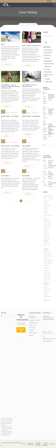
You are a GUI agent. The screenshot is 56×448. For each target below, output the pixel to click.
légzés (45, 251)
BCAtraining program (48, 196)
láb (44, 246)
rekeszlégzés (46, 270)
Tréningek (47, 79)
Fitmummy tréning (49, 63)
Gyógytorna (31, 330)
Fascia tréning (32, 327)
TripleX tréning (48, 81)
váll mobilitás (46, 291)
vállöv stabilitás (47, 296)
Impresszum (52, 444)
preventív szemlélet (48, 263)
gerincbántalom (47, 220)
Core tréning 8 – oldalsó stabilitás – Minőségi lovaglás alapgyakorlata (10, 86)
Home (22, 25)
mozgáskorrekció (47, 253)
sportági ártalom (47, 275)
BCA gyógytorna (48, 50)
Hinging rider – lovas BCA (34, 320)
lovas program (47, 243)
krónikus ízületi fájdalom (47, 239)
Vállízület (45, 294)
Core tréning (26, 175)
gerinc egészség (47, 222)
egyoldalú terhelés (47, 205)
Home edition (46, 234)
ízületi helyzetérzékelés (47, 299)
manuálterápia (48, 72)
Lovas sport (47, 69)
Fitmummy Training (48, 215)
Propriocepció (46, 265)
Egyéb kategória (48, 61)
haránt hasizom (47, 227)
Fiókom (44, 1)
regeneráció (46, 267)
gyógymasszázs (47, 224)
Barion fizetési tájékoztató (44, 444)
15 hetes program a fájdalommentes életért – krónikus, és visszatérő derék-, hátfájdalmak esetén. (52, 129)
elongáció (46, 208)
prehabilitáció (46, 258)
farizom (45, 210)
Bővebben (6, 64)
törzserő (45, 287)
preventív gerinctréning (48, 260)
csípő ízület (46, 200)
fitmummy (46, 212)
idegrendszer (46, 236)
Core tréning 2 (5, 175)
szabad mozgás (47, 277)
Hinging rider (47, 66)
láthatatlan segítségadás (46, 249)
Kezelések (31, 335)
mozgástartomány (47, 255)
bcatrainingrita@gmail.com (49, 338)
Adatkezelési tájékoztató (30, 444)
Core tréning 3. (26, 146)
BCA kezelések (48, 52)
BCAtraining (47, 58)
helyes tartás (46, 229)
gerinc (45, 217)
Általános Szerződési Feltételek (37, 444)
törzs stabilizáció (47, 289)
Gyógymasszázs (32, 332)
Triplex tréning (47, 284)
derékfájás (46, 203)
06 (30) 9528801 (48, 341)
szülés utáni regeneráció (46, 282)
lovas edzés (46, 241)
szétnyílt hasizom (47, 279)
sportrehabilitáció (47, 272)
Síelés (3, 44)
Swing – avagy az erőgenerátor (31, 45)
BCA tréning (47, 55)
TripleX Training (32, 325)
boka (45, 198)
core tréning (28, 25)
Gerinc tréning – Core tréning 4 (10, 146)
